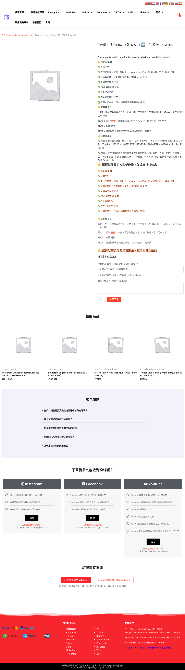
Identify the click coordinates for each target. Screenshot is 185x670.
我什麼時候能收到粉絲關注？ (58, 419)
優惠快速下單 (37, 12)
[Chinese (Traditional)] (150, 3)
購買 (31, 518)
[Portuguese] (173, 3)
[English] (158, 3)
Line (98, 653)
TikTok (117, 12)
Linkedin (70, 650)
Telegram (71, 653)
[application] (25, 12)
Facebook (102, 12)
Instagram (53, 12)
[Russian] (176, 3)
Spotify (100, 636)
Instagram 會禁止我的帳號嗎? (59, 436)
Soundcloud (102, 639)
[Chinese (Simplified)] (146, 3)
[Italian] (169, 3)
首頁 (3, 35)
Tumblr (100, 632)
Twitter (86, 12)
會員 (48, 22)
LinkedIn (144, 12)
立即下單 (114, 299)
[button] (92, 410)
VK (97, 628)
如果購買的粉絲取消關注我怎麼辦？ (61, 428)
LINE (130, 12)
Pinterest (101, 643)
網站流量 (100, 646)
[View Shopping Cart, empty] (179, 17)
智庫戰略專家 (21, 22)
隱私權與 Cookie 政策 (134, 647)
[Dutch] (154, 3)
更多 (158, 12)
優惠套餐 (19, 12)
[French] (161, 3)
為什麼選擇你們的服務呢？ (57, 445)
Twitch (99, 650)
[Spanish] (180, 3)
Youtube (70, 639)
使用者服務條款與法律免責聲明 (158, 647)
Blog (68, 646)
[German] (165, 3)
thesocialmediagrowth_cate (20, 35)
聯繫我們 (37, 22)
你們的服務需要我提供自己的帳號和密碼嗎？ (65, 410)
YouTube (70, 12)
